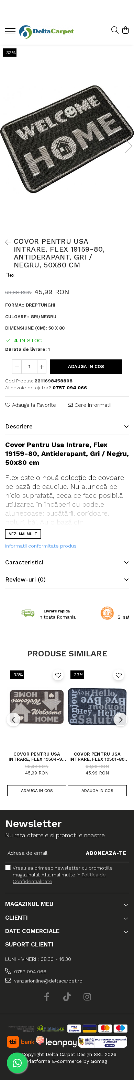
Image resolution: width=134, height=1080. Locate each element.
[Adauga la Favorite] (58, 674)
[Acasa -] (46, 32)
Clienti (16, 917)
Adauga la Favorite (33, 405)
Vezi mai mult (23, 534)
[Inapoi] (5, 242)
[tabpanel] (67, 139)
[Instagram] (87, 997)
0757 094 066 (29, 971)
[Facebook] (47, 997)
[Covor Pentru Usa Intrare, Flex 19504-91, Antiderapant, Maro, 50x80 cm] (36, 706)
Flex (9, 275)
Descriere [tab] (19, 426)
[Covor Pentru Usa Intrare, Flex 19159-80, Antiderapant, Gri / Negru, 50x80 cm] (67, 139)
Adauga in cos (86, 366)
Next (128, 146)
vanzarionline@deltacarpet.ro (47, 981)
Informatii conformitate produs (41, 546)
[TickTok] (67, 997)
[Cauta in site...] (115, 30)
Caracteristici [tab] (24, 562)
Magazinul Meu (29, 903)
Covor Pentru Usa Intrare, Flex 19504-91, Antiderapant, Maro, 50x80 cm (37, 756)
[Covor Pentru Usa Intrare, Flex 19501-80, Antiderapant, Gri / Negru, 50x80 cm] (97, 706)
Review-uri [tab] (25, 579)
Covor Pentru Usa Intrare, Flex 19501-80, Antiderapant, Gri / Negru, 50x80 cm (97, 756)
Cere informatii (92, 405)
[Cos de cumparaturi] (125, 30)
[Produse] (11, 33)
